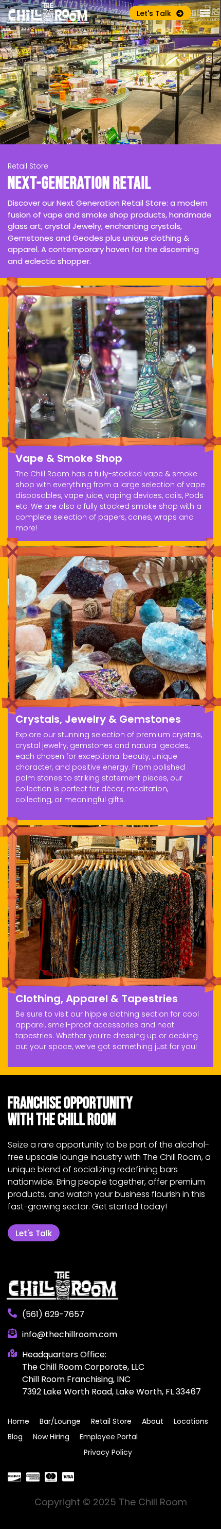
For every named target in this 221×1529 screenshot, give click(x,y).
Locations (191, 1421)
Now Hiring (51, 1437)
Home (18, 1421)
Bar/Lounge (60, 1421)
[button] (204, 13)
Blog (15, 1437)
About (152, 1421)
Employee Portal (109, 1437)
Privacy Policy (108, 1452)
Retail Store (111, 1421)
